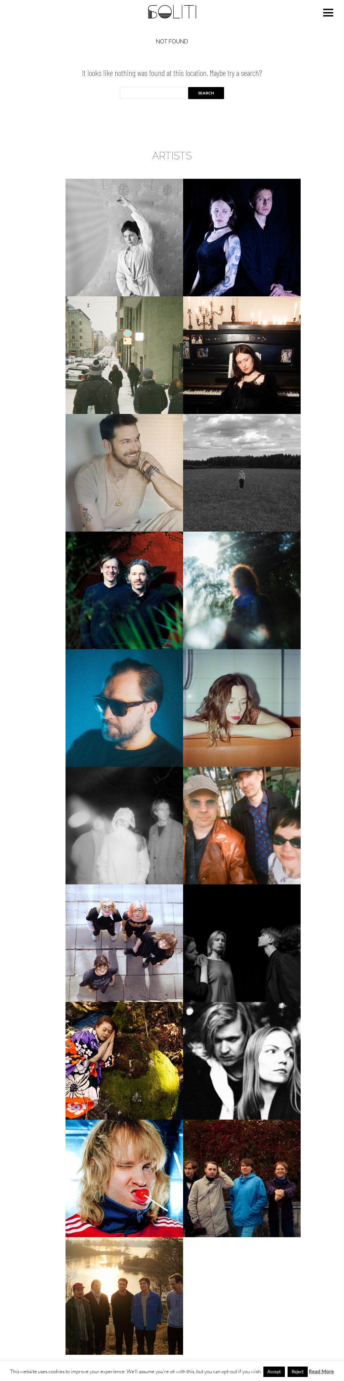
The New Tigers (241, 1178)
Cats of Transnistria (242, 237)
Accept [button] (274, 1371)
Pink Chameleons (241, 825)
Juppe (242, 472)
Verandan (124, 1296)
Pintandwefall (124, 943)
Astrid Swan (124, 237)
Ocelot (124, 825)
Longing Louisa (242, 708)
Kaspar (124, 590)
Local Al (124, 708)
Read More (321, 1371)
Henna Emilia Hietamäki (242, 355)
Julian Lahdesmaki (124, 472)
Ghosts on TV (124, 355)
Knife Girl (242, 590)
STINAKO (124, 1060)
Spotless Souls (242, 943)
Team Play (242, 1060)
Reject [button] (298, 1371)
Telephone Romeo (124, 1178)
